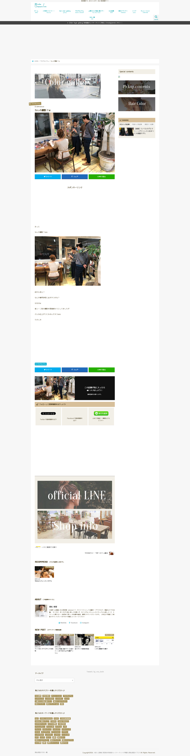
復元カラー (61, 737)
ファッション (56, 732)
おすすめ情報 (52, 724)
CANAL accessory (46, 718)
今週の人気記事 (137, 124)
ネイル (37, 732)
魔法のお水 (64, 743)
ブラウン (65, 732)
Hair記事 (111, 11)
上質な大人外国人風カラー (96, 11)
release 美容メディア (42, 721)
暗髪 (44, 743)
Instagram (85, 623)
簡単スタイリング (53, 743)
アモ (65, 726)
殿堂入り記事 (149, 124)
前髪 (54, 737)
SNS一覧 (92, 18)
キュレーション (145, 11)
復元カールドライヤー (60, 701)
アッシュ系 (50, 726)
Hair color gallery (64, 11)
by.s (36, 718)
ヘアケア (57, 735)
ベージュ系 (65, 735)
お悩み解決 (46, 696)
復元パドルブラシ (67, 740)
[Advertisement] (95, 41)
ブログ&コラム (79, 11)
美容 (62, 704)
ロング (49, 737)
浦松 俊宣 (53, 607)
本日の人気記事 (125, 124)
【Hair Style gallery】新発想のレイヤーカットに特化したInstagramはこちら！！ (96, 23)
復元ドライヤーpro (52, 704)
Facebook (74, 623)
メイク (134, 11)
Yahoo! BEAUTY (63, 721)
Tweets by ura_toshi (95, 672)
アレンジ (38, 729)
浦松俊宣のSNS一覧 (41, 752)
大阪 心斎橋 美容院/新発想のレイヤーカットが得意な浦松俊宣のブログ (117, 752)
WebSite (63, 623)
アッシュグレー (40, 726)
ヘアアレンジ (39, 698)
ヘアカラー (59, 698)
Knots (56, 718)
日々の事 (38, 743)
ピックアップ (46, 732)
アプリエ (58, 726)
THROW (53, 721)
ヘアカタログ (50, 698)
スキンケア (56, 729)
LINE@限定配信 (65, 718)
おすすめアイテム (40, 724)
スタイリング (66, 729)
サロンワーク (47, 729)
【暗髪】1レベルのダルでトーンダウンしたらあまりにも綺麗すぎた (144, 131)
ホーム (36, 11)
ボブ (36, 737)
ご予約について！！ (49, 11)
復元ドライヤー (123, 11)
